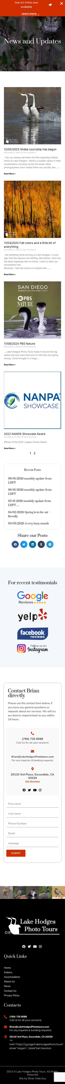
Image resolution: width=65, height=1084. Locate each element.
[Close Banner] (61, 3)
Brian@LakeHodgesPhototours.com (32, 756)
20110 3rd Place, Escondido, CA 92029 (32, 776)
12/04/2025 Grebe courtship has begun (30, 149)
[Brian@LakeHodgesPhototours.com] (32, 751)
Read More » (10, 173)
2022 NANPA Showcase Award (24, 434)
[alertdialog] (32, 8)
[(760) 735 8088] (32, 733)
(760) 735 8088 (32, 739)
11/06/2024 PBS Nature (19, 343)
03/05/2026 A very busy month (28, 523)
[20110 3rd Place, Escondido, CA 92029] (32, 769)
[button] (15, 544)
